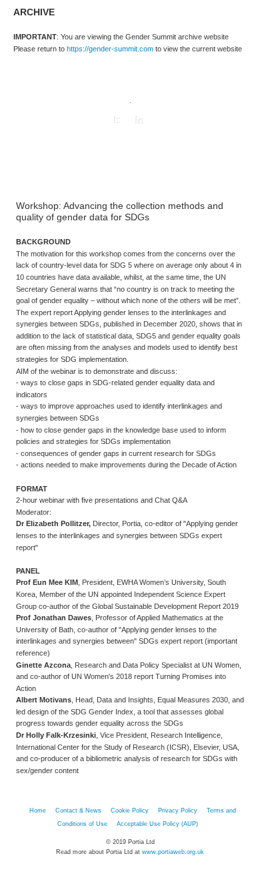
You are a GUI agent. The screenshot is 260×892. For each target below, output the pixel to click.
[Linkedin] (140, 121)
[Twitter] (117, 121)
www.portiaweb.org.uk (173, 852)
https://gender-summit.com (110, 49)
